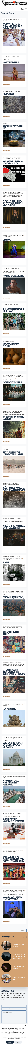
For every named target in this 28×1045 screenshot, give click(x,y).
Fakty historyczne (8, 850)
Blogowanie (6, 19)
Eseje (10, 19)
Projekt (21, 665)
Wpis (19, 158)
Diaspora (11, 268)
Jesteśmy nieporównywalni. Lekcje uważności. (13, 310)
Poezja (17, 195)
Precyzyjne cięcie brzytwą (13, 597)
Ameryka (12, 192)
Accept (10, 1042)
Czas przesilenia (9, 708)
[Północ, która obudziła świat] (6, 978)
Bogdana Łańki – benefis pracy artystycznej (12, 898)
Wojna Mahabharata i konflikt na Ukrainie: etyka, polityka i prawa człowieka (13, 859)
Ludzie (17, 56)
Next (22, 930)
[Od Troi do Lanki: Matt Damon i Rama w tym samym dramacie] (6, 956)
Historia (10, 235)
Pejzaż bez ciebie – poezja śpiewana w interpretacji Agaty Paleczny (13, 202)
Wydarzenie (20, 521)
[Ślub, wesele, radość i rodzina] (14, 644)
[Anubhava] (14, 249)
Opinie (9, 91)
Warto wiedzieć (12, 484)
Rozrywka (5, 521)
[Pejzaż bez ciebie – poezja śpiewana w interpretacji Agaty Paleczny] (14, 215)
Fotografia (6, 158)
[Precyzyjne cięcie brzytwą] (14, 607)
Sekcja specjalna (7, 272)
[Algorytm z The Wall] (14, 72)
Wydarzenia (8, 894)
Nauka (7, 851)
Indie (13, 235)
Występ (21, 894)
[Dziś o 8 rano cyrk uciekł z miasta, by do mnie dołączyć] (14, 499)
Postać (9, 236)
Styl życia (14, 58)
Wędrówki (5, 740)
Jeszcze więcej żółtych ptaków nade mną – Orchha (13, 453)
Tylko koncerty (7, 196)
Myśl (20, 270)
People (4, 627)
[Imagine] (14, 572)
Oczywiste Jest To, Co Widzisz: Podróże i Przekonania (11, 782)
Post (21, 195)
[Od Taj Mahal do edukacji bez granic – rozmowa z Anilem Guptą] (14, 757)
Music (21, 193)
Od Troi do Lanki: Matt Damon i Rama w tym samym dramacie (19, 956)
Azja (4, 411)
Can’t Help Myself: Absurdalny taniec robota (13, 820)
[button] (26, 1025)
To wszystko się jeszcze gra (13, 275)
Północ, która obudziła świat (19, 978)
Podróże (12, 414)
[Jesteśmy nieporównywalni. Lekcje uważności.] (14, 321)
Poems (16, 520)
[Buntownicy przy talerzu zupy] (14, 138)
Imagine (6, 562)
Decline (18, 1042)
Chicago (19, 157)
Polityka (12, 816)
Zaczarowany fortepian (12, 382)
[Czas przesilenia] (14, 718)
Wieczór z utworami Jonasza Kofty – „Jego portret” (14, 526)
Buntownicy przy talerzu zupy (13, 127)
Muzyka (5, 195)
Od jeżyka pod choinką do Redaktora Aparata (12, 162)
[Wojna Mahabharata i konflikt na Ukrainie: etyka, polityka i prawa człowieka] (14, 871)
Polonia (12, 271)
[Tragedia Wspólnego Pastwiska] (6, 945)
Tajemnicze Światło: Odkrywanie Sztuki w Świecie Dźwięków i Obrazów (14, 671)
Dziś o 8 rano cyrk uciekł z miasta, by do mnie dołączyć (14, 488)
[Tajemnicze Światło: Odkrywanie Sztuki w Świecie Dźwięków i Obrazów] (14, 684)
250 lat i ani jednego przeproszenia (18, 967)
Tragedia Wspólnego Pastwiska (18, 945)
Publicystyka (21, 271)
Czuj (9, 193)
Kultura (20, 19)
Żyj (8, 59)
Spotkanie (11, 521)
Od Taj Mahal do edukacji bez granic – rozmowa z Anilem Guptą (12, 745)
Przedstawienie (11, 378)
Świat (18, 58)
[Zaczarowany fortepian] (14, 392)
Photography (6, 271)
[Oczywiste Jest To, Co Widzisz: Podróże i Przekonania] (14, 794)
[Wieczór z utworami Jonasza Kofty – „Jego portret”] (14, 537)
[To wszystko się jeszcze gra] (14, 286)
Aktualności (6, 157)
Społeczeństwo (7, 58)
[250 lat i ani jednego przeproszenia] (6, 967)
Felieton (15, 19)
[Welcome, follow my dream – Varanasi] (14, 429)
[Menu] (26, 9)
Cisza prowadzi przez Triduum (11, 345)
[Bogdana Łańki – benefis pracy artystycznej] (14, 909)
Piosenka (12, 195)
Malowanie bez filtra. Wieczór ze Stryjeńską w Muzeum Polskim (12, 25)
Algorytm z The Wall (11, 62)
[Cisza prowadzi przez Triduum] (14, 356)
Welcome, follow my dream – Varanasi (13, 418)
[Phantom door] (14, 104)
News (8, 195)
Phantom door (8, 94)
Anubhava (7, 239)
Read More (6, 50)
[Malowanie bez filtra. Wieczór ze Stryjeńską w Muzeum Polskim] (14, 37)
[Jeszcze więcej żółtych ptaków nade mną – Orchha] (14, 464)
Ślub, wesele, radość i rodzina (11, 632)
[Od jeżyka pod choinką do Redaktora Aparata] (14, 173)
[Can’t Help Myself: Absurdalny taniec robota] (14, 831)
